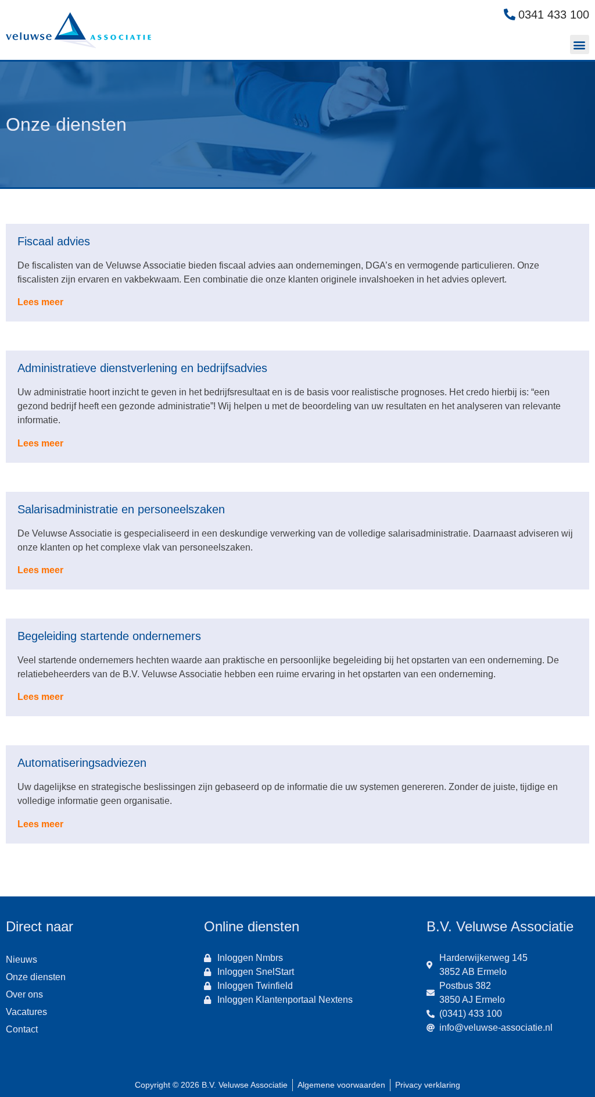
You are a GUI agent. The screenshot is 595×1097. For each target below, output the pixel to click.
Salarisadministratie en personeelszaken (121, 509)
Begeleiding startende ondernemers (109, 636)
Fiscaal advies (53, 241)
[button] (579, 44)
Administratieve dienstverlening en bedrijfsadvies (142, 368)
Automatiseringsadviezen (81, 762)
